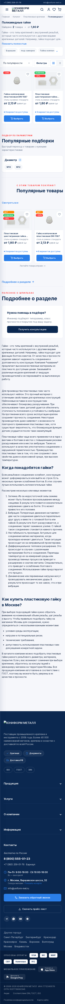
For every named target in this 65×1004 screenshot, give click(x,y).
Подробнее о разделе (16, 281)
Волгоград (48, 941)
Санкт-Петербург (13, 937)
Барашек (11, 50)
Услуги (8, 798)
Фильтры (41, 63)
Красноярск (10, 941)
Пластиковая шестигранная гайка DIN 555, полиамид (46, 95)
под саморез (28, 50)
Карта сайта (42, 1000)
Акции (6, 993)
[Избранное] (54, 9)
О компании (11, 814)
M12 (18, 167)
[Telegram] (6, 919)
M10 (9, 167)
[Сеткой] (53, 63)
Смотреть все (10, 202)
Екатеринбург (33, 937)
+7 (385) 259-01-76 (12, 2)
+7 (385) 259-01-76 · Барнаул (19, 864)
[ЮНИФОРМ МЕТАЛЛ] (24, 9)
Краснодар (50, 937)
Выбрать (18, 118)
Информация (12, 829)
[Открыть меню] (7, 9)
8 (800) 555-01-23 (17, 858)
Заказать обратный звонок (34, 897)
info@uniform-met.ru (52, 2)
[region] (32, 236)
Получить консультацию (32, 329)
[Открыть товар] (17, 80)
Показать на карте (33, 883)
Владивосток (22, 946)
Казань (23, 941)
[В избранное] (27, 74)
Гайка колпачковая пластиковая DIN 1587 (15, 95)
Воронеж (35, 941)
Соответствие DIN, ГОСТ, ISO (27, 993)
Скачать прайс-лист (34, 909)
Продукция (11, 783)
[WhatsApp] (13, 919)
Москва (8, 946)
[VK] (27, 919)
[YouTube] (20, 919)
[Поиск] (42, 9)
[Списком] (60, 63)
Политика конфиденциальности (18, 1000)
